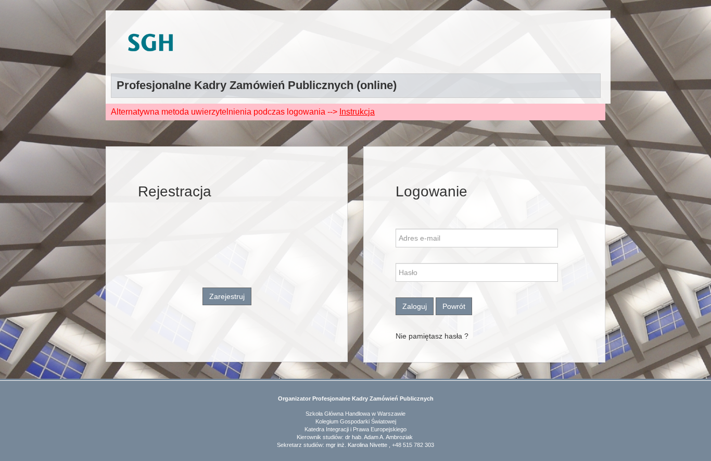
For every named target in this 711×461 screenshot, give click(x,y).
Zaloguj (414, 306)
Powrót (453, 306)
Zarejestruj (227, 296)
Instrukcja (357, 111)
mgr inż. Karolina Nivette (356, 445)
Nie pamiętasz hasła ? (432, 336)
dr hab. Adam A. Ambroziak (379, 437)
